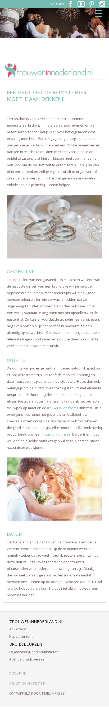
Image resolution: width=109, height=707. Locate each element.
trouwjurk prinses (56, 434)
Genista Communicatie (27, 683)
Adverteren (18, 629)
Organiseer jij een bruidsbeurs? (34, 651)
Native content (21, 636)
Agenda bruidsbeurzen (28, 659)
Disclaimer (17, 673)
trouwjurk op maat (61, 407)
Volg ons (57, 4)
